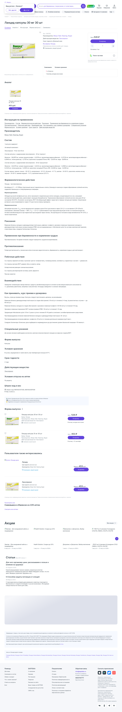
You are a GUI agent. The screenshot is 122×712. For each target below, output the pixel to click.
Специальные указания (78, 125)
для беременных (49, 6)
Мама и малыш (39, 12)
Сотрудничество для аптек (35, 687)
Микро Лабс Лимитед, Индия (63, 36)
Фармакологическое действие (31, 123)
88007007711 (79, 678)
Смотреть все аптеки (11, 509)
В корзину (15, 108)
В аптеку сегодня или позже (55, 73)
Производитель (9, 123)
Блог (6, 685)
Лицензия (31, 679)
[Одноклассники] (104, 705)
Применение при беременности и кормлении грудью (67, 123)
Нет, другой (12, 10)
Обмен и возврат (9, 677)
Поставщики (31, 677)
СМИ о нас (31, 690)
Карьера (30, 674)
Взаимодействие (37, 125)
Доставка (7, 671)
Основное (8, 27)
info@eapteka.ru (80, 671)
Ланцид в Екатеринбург (46, 655)
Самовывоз (46, 27)
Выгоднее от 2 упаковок (100, 12)
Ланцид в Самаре (91, 655)
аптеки (61, 644)
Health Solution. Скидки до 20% (44, 544)
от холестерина (69, 6)
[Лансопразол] (12, 486)
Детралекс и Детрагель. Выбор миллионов (76, 544)
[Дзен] (114, 705)
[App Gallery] (114, 672)
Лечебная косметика (54, 12)
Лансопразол (63, 38)
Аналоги (15, 27)
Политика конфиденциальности (61, 679)
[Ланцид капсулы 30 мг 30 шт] (12, 421)
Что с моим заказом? (11, 679)
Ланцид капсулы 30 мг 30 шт (31, 414)
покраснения (59, 6)
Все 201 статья (20, 558)
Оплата (54, 671)
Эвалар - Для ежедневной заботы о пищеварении (16, 545)
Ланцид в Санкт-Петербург (21, 655)
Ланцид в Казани (57, 655)
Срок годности (33, 127)
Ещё (111, 12)
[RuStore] (109, 672)
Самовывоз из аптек (10, 674)
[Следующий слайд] (116, 538)
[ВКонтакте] (99, 705)
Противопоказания (11, 125)
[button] (8, 2)
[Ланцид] (12, 466)
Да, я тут (26, 10)
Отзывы (54, 674)
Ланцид (28, 417)
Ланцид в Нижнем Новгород (68, 655)
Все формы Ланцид (49, 44)
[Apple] (99, 672)
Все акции (110, 523)
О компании (31, 671)
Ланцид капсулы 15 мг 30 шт (15, 101)
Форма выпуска (10, 127)
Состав (18, 123)
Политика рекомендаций (59, 685)
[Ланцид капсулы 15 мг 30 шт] (12, 440)
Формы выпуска (35, 27)
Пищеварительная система (72, 12)
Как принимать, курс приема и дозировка (56, 125)
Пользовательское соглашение (60, 682)
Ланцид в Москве (10, 655)
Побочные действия (24, 125)
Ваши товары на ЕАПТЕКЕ (35, 685)
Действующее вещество (47, 127)
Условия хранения (61, 67)
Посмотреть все (10, 503)
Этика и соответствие (58, 687)
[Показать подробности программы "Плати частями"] (114, 55)
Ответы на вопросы (10, 682)
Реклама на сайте (33, 682)
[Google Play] (104, 672)
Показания (45, 123)
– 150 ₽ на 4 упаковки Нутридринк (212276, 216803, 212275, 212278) (105, 545)
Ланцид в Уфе (99, 655)
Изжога (87, 12)
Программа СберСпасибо (59, 677)
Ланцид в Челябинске (81, 655)
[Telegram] (109, 705)
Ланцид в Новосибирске (35, 655)
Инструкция (24, 27)
